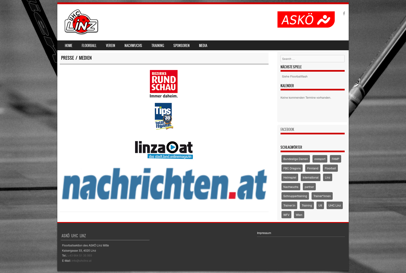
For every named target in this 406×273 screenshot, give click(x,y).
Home (68, 45)
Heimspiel (289, 177)
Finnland (312, 168)
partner (309, 187)
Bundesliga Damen (295, 159)
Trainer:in (289, 205)
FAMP (335, 159)
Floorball (89, 45)
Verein (110, 45)
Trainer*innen (322, 196)
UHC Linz (334, 205)
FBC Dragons (292, 168)
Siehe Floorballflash (295, 76)
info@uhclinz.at (81, 260)
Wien (299, 215)
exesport (319, 159)
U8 (320, 205)
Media (203, 45)
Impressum (264, 233)
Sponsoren (181, 45)
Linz (327, 177)
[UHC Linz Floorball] (81, 33)
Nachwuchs (133, 45)
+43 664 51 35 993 (80, 255)
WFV (286, 215)
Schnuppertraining (295, 196)
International (311, 177)
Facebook (287, 129)
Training (158, 45)
